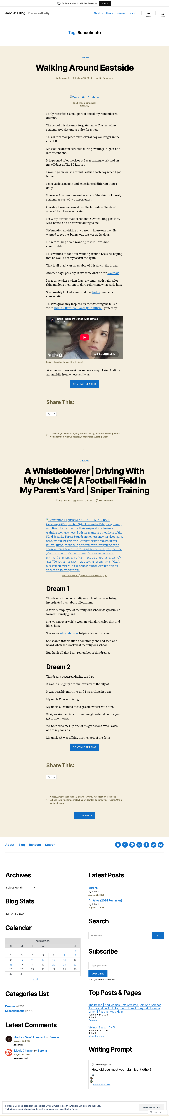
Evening (109, 433)
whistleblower (69, 633)
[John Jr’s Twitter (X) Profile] (153, 845)
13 (53, 959)
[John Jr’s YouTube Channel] (161, 845)
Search (132, 13)
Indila (96, 292)
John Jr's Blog (15, 13)
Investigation (99, 796)
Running (61, 800)
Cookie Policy (71, 1109)
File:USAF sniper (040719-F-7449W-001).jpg (84, 575)
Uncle (119, 800)
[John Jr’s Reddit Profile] (139, 845)
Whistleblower (57, 803)
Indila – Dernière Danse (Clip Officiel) (78, 308)
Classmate (55, 433)
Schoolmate (87, 436)
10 (21, 959)
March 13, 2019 (84, 78)
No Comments (106, 78)
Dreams (84, 57)
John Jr (65, 78)
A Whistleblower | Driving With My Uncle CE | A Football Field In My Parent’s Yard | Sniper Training (84, 480)
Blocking (80, 796)
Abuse (53, 796)
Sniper (82, 800)
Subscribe (98, 973)
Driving (91, 433)
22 (75, 964)
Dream (83, 433)
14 (64, 959)
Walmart (113, 273)
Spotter (90, 800)
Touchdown (100, 800)
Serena (54, 1037)
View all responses (101, 1084)
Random (121, 13)
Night (67, 436)
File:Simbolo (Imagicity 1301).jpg (84, 104)
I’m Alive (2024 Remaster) (105, 900)
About (97, 13)
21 (64, 964)
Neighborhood (57, 436)
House (117, 433)
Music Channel (23, 1050)
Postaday (75, 436)
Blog (108, 13)
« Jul (35, 979)
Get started (105, 3)
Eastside (100, 433)
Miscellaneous (15, 1011)
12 (43, 959)
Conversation (67, 433)
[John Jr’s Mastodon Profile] (132, 845)
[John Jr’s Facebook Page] (118, 845)
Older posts (84, 815)
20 (53, 964)
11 (32, 959)
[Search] (158, 935)
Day (77, 433)
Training (111, 800)
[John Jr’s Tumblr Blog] (146, 845)
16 (11, 964)
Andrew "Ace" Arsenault (29, 1037)
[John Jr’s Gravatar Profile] (125, 845)
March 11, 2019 (84, 500)
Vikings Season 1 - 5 (101, 1027)
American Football (66, 796)
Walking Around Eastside (85, 67)
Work (105, 436)
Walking (98, 436)
